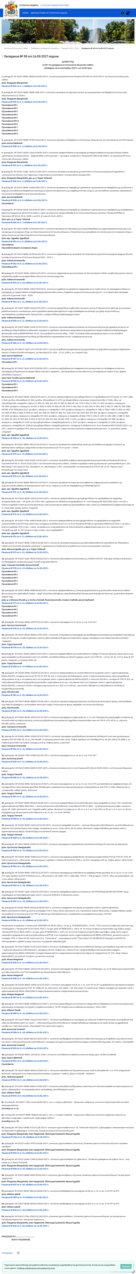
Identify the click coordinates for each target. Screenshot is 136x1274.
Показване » (7, 1253)
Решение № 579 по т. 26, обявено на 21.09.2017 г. (25, 647)
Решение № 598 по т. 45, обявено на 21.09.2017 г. (25, 1013)
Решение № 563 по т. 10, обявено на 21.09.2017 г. (25, 282)
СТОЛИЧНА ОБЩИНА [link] (29, 5)
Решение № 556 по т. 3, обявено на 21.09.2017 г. (25, 146)
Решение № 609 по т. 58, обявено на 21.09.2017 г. (25, 1210)
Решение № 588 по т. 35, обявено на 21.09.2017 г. (25, 818)
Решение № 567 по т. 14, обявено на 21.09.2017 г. (25, 358)
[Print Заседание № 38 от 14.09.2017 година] (18, 1253)
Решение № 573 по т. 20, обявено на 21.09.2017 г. (25, 514)
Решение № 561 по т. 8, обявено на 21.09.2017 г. (25, 241)
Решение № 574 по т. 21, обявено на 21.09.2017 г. (25, 536)
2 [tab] (113, 39)
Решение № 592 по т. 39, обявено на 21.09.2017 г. (25, 885)
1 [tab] (110, 39)
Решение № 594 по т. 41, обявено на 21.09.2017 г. (25, 920)
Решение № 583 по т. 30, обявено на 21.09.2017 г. (25, 730)
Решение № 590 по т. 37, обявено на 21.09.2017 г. (25, 850)
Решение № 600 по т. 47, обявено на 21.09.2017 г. (25, 1048)
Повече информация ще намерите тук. (36, 1268)
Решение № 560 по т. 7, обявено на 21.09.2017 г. (24, 222)
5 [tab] (121, 39)
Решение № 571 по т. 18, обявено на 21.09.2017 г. (25, 476)
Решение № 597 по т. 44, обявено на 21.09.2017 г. (25, 997)
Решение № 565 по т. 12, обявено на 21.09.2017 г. (25, 320)
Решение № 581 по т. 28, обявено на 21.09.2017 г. (25, 695)
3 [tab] (115, 39)
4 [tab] (118, 39)
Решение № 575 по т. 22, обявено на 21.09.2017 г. (25, 552)
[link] (122, 13)
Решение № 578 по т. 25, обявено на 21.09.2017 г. (25, 628)
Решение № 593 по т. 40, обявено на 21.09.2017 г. (25, 901)
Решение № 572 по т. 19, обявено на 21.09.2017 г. (25, 492)
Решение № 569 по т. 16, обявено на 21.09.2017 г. (25, 438)
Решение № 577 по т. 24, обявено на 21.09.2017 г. (25, 603)
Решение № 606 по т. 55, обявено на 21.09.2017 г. (25, 1168)
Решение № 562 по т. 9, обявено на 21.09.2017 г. (25, 263)
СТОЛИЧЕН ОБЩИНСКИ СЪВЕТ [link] (55, 5)
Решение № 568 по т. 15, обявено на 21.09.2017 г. (25, 381)
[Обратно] (3, 56)
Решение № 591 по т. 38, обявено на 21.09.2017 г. (25, 866)
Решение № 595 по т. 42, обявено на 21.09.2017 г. (25, 962)
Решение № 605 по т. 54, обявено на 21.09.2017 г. (25, 1152)
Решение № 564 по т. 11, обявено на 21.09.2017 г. (25, 301)
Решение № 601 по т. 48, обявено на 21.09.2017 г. (25, 1060)
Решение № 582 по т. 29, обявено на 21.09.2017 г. (25, 710)
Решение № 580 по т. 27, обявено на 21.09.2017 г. (25, 666)
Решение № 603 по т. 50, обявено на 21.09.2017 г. (25, 1095)
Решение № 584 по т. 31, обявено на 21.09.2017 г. (25, 749)
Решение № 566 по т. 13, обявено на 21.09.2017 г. (25, 343)
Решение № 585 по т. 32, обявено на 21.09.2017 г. (25, 761)
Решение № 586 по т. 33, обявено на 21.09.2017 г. (25, 777)
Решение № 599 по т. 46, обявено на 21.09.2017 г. (25, 1032)
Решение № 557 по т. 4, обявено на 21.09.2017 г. (25, 165)
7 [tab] (126, 39)
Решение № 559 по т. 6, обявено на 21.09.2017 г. (25, 200)
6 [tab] (123, 39)
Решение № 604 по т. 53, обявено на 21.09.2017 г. (25, 1137)
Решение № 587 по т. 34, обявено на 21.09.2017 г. (25, 796)
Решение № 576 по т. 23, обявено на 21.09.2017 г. (25, 568)
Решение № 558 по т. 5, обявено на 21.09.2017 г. (25, 181)
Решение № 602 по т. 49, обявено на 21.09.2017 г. (25, 1080)
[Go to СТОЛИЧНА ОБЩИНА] (11, 8)
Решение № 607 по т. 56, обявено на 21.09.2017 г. (25, 1184)
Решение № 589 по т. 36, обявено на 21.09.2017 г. (25, 837)
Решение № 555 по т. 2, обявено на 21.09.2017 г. (25, 101)
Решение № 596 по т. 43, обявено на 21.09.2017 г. (25, 978)
